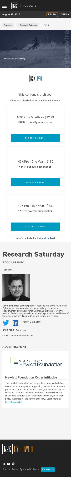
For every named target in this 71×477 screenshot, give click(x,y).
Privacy (6, 469)
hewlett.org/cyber (14, 402)
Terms (15, 469)
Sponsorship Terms (29, 469)
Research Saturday (33, 254)
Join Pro (52, 15)
